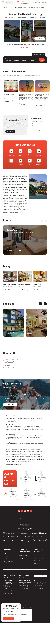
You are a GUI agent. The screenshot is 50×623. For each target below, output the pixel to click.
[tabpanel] (25, 240)
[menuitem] (9, 2)
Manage (28, 618)
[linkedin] (31, 511)
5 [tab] (29, 257)
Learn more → (25, 48)
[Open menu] (3, 2)
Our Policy (10, 416)
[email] (19, 511)
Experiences (41, 7)
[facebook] (22, 511)
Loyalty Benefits (44, 2)
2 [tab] (23, 257)
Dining (28, 7)
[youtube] (28, 511)
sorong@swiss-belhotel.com (11, 367)
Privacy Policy (12, 615)
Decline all (20, 618)
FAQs (37, 7)
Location (20, 7)
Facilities (33, 7)
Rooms (24, 7)
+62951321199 (8, 365)
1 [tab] (21, 257)
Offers (16, 7)
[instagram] (25, 511)
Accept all (8, 618)
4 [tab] (27, 257)
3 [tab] (25, 257)
